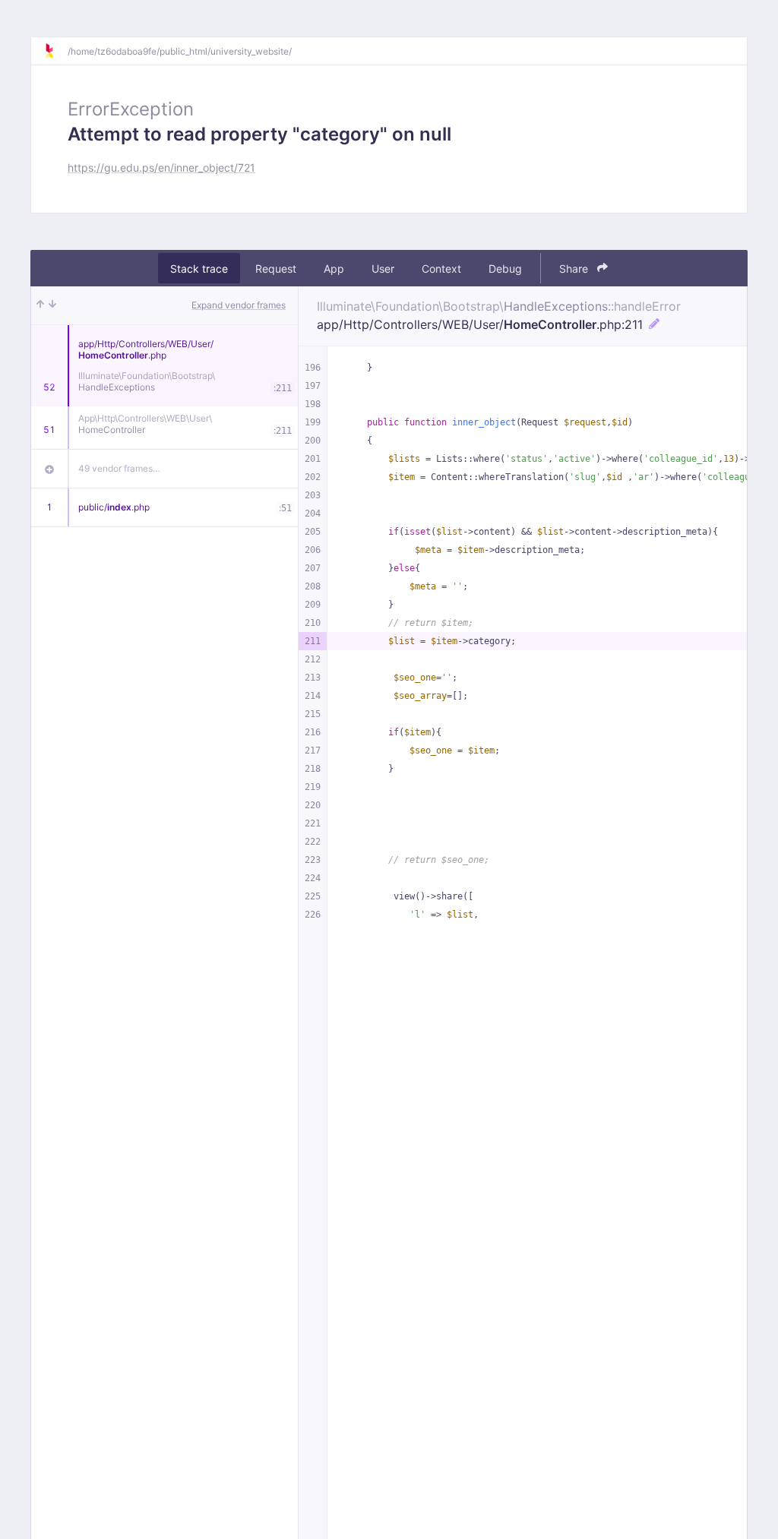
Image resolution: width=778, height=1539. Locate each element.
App (334, 268)
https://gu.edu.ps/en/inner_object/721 (161, 167)
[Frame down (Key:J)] (52, 305)
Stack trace (199, 268)
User (383, 268)
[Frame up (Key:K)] (40, 305)
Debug (505, 268)
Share (575, 268)
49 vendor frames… (119, 468)
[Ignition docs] (55, 50)
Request (275, 268)
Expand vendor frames (238, 305)
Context (441, 268)
